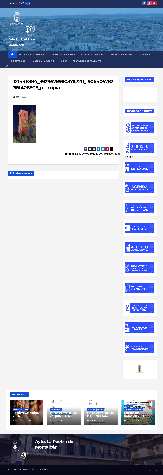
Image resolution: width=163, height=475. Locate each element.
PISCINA (100, 409)
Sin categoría (56, 409)
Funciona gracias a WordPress (20, 469)
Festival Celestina (122, 54)
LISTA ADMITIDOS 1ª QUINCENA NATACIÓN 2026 (100, 416)
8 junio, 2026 (132, 421)
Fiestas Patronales (92, 54)
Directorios (18, 61)
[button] (7, 66)
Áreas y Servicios (63, 54)
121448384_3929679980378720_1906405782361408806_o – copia (88, 155)
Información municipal (32, 54)
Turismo (143, 54)
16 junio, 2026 (96, 421)
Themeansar (54, 469)
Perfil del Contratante (87, 61)
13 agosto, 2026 (23, 421)
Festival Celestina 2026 (26, 414)
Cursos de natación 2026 (134, 414)
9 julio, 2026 (58, 421)
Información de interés (134, 409)
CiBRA (64, 61)
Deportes (91, 409)
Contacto (153, 470)
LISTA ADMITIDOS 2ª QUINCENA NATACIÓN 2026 (63, 416)
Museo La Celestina (44, 61)
